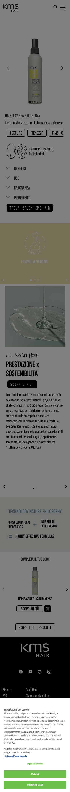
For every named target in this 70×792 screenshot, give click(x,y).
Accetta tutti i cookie (35, 784)
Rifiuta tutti (35, 774)
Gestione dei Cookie (12, 756)
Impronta (23, 756)
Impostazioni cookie (35, 763)
